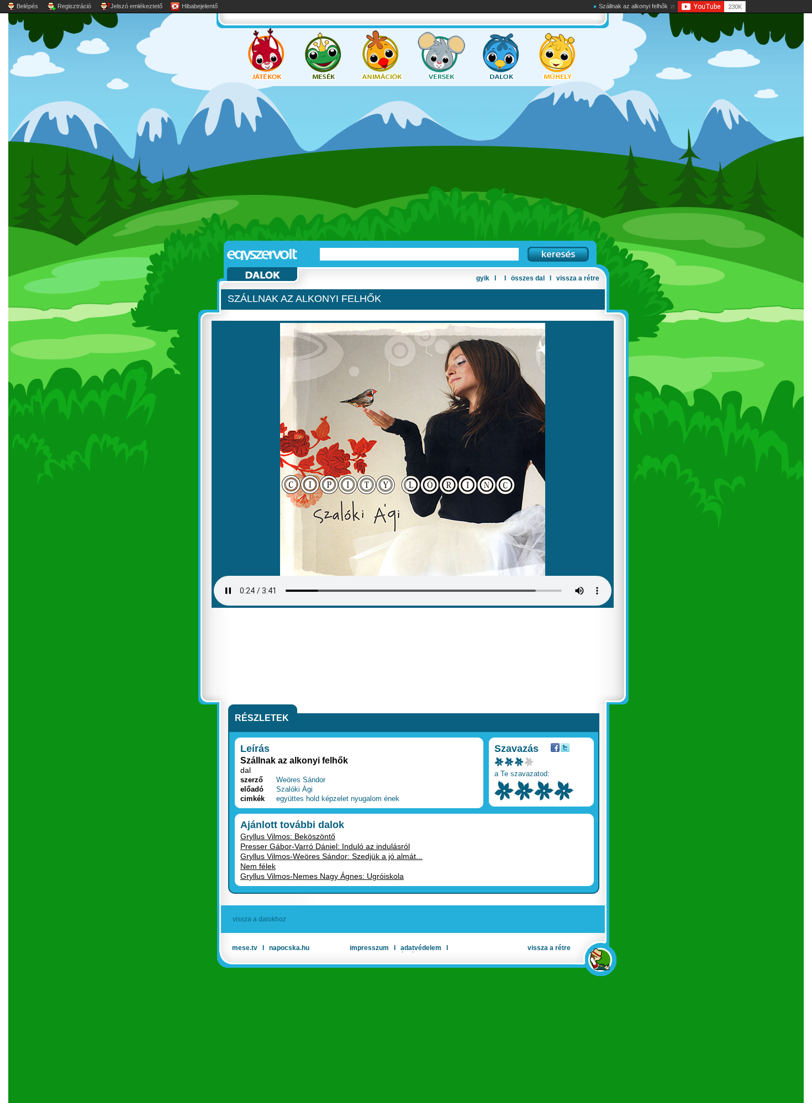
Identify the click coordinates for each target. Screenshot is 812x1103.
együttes (290, 798)
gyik (482, 278)
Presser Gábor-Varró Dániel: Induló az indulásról (325, 846)
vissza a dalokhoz (259, 919)
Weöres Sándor (300, 780)
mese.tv (244, 948)
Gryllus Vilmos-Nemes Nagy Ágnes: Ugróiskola (322, 876)
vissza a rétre (577, 278)
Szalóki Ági (294, 789)
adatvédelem (420, 948)
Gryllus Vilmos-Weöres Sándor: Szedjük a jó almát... (331, 856)
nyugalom (366, 798)
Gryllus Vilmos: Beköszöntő (287, 836)
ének (391, 798)
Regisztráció (74, 6)
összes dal (528, 278)
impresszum (369, 948)
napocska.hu (289, 948)
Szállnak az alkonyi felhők (633, 6)
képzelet (335, 798)
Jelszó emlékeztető (136, 6)
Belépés (27, 6)
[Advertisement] (394, 163)
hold (312, 798)
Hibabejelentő (200, 6)
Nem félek (258, 866)
